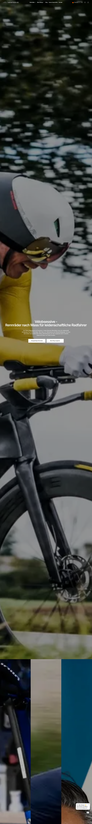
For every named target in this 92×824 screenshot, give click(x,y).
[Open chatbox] (88, 813)
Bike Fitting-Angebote (55, 340)
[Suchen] (82, 2)
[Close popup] (88, 804)
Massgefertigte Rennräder (37, 340)
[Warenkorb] (88, 2)
